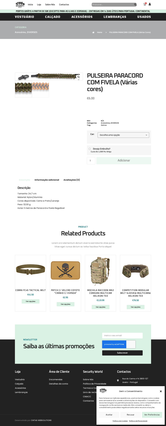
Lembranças (115, 16)
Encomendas (55, 379)
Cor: (92, 134)
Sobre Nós (50, 5)
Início (30, 5)
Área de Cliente (59, 371)
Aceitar (109, 415)
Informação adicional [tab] (47, 179)
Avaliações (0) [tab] (72, 179)
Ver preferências (152, 415)
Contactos (64, 5)
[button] (161, 391)
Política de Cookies (120, 421)
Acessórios (82, 16)
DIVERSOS (32, 32)
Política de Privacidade (138, 421)
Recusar (130, 415)
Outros (104, 125)
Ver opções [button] (100, 307)
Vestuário (24, 16)
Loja (39, 5)
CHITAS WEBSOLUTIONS (41, 420)
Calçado (52, 16)
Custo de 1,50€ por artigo (101, 152)
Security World (93, 371)
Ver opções (30, 301)
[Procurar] (135, 5)
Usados (144, 16)
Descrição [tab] (24, 179)
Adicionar (124, 160)
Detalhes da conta (58, 383)
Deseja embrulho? (101, 149)
